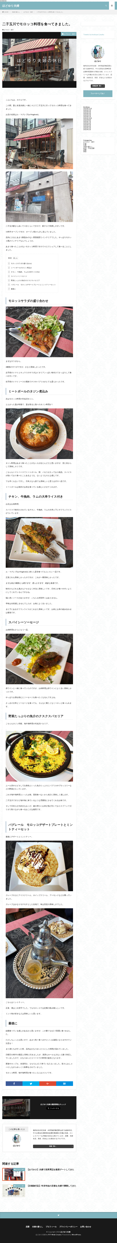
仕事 (84, 145)
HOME (6, 12)
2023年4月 (87, 112)
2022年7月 (87, 121)
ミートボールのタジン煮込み (20, 268)
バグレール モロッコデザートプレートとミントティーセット (32, 285)
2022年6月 (87, 123)
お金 (84, 143)
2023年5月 (87, 110)
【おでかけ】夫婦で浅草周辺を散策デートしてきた (50, 1169)
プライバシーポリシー (68, 1226)
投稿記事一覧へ (97, 86)
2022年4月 (87, 126)
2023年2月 (87, 115)
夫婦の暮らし (16, 12)
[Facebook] (14, 1083)
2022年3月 (87, 128)
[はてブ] (64, 1083)
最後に (12, 289)
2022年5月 (87, 125)
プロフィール (51, 1226)
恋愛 (84, 150)
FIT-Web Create (54, 1235)
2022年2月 (87, 129)
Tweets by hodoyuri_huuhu (93, 34)
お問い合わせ (85, 1226)
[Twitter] (31, 1083)
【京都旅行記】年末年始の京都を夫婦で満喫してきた (51, 1185)
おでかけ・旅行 (28, 12)
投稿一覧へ (52, 1146)
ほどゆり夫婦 (10, 5)
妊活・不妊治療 (88, 148)
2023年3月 (87, 113)
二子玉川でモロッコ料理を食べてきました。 (50, 12)
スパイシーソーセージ (17, 276)
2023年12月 (87, 109)
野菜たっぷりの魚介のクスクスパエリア (24, 280)
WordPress (76, 1235)
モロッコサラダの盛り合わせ (20, 263)
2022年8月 (87, 120)
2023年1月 (87, 117)
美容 (84, 151)
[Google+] (47, 1083)
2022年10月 (87, 118)
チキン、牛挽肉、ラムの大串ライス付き (24, 272)
